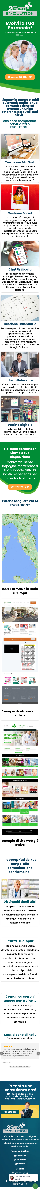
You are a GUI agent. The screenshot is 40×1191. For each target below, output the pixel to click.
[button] (1, 1051)
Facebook (21, 1151)
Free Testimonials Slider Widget (20, 1062)
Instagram (21, 1155)
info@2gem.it (21, 1172)
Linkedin (21, 1159)
